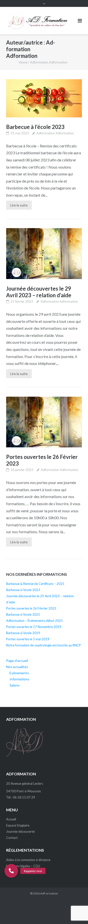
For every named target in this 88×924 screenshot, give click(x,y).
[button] (11, 871)
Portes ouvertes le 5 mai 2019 (27, 639)
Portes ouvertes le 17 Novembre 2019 (33, 627)
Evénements (19, 673)
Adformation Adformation (55, 133)
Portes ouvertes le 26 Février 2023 (31, 608)
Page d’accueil (17, 660)
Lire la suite (19, 205)
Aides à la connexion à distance (28, 860)
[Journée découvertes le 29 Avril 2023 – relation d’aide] (44, 253)
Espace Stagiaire (17, 825)
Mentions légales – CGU (23, 866)
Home (23, 62)
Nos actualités (17, 667)
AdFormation (49, 893)
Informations (19, 679)
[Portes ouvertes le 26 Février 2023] (44, 422)
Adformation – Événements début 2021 (34, 621)
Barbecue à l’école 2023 (35, 127)
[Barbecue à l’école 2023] (44, 98)
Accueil (11, 819)
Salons (15, 685)
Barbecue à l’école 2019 (23, 633)
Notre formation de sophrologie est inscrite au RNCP (43, 645)
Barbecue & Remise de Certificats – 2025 (35, 584)
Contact (12, 838)
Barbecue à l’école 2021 (23, 614)
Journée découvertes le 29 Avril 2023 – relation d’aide (38, 291)
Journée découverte (20, 831)
